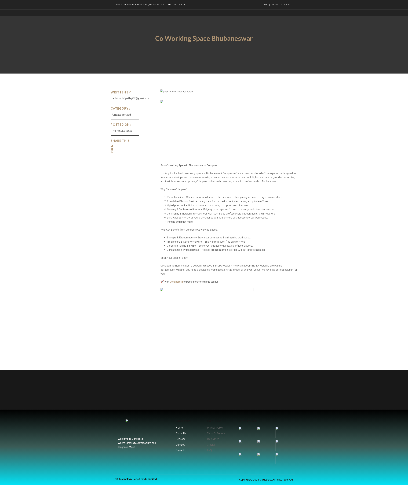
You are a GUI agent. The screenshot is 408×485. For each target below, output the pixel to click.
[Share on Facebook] (112, 146)
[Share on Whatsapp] (112, 151)
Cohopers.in (176, 282)
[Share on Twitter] (112, 149)
